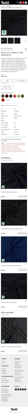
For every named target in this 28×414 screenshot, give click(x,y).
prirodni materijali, (20, 143)
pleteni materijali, (6, 144)
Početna (3, 6)
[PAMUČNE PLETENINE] (3, 186)
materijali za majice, (6, 148)
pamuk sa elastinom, (12, 146)
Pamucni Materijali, (16, 149)
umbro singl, (16, 148)
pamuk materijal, (6, 149)
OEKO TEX (4, 153)
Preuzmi (16, 132)
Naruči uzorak (7, 86)
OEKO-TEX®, (22, 151)
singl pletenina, (10, 143)
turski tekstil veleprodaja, (18, 144)
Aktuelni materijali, (13, 151)
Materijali (9, 6)
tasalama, (4, 146)
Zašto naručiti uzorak (6, 89)
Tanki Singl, (4, 151)
